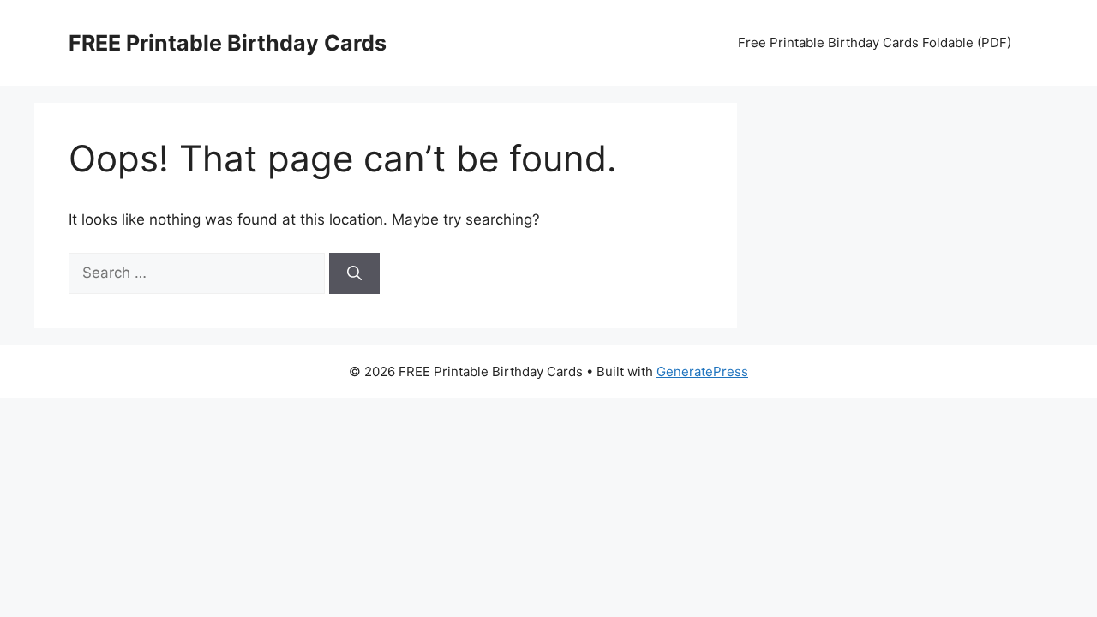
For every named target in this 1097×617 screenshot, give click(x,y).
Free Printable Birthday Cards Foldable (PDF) (874, 42)
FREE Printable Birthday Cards (228, 43)
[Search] (354, 273)
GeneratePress (702, 371)
